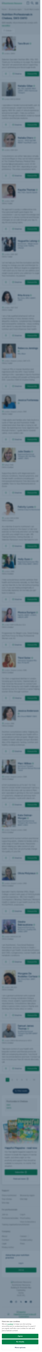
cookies (10, 1324)
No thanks (20, 1342)
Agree (20, 1336)
